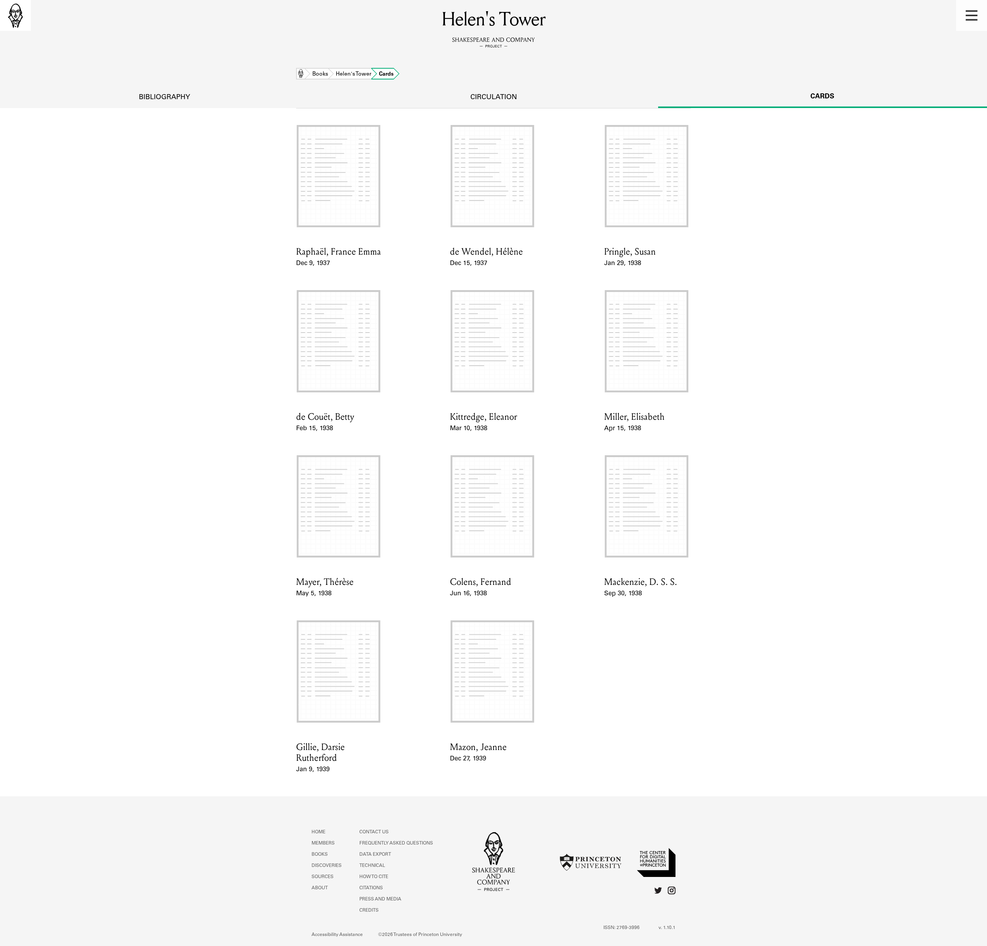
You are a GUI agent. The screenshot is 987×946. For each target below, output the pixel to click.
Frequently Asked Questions (396, 843)
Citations (371, 888)
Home (301, 74)
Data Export (375, 854)
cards (822, 96)
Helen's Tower (353, 74)
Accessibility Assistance (337, 934)
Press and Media (380, 899)
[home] (15, 15)
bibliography (164, 97)
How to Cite (373, 877)
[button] (971, 15)
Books (320, 74)
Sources (322, 877)
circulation (493, 97)
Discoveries (327, 865)
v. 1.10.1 (667, 928)
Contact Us (374, 832)
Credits (369, 910)
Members (323, 843)
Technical (372, 865)
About (320, 888)
